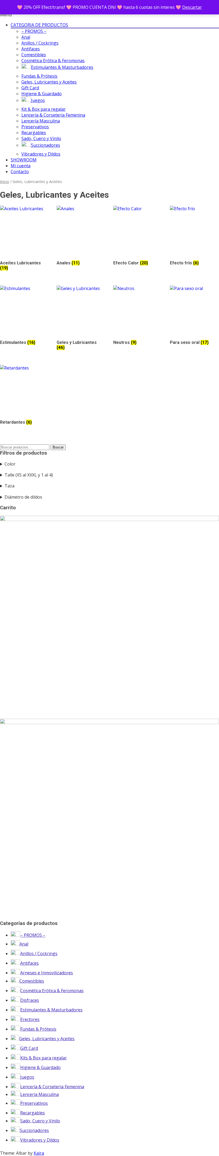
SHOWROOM (24, 160)
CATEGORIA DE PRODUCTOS (39, 25)
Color (10, 464)
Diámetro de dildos (23, 497)
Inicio (4, 181)
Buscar (58, 447)
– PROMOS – (33, 31)
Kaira (39, 1153)
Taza (9, 486)
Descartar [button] (192, 7)
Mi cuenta (20, 166)
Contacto (20, 171)
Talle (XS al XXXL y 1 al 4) (29, 475)
